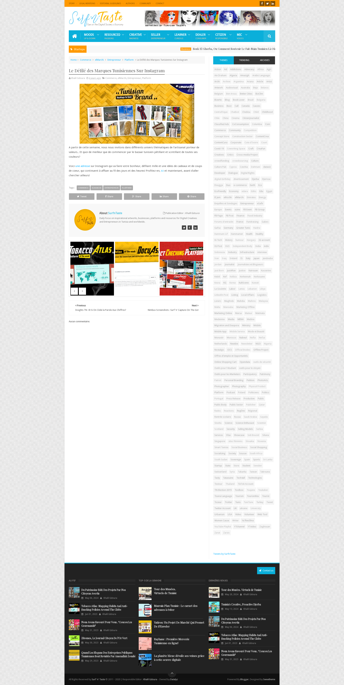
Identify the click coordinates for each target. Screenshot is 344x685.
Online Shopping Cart (225, 362)
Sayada (264, 416)
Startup (218, 465)
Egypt (269, 191)
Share (110, 196)
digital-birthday (222, 179)
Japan (256, 258)
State (227, 465)
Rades (217, 410)
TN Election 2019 (222, 490)
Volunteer (249, 514)
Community (145, 3)
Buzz (229, 106)
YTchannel (239, 526)
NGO (258, 343)
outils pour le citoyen (250, 368)
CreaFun (261, 148)
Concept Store (221, 136)
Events (228, 209)
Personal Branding (233, 380)
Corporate (236, 142)
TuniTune (248, 502)
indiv (266, 246)
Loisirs (217, 301)
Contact (160, 3)
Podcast (231, 392)
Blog (227, 99)
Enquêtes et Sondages (225, 203)
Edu (261, 191)
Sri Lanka (267, 459)
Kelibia (233, 276)
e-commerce (240, 185)
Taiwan (253, 471)
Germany (228, 227)
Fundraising (253, 221)
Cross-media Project (247, 154)
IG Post (218, 246)
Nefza (262, 337)
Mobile (257, 325)
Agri (269, 69)
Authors (130, 3)
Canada (246, 106)
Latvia (242, 288)
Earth (252, 185)
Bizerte (218, 99)
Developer (219, 173)
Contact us (267, 570)
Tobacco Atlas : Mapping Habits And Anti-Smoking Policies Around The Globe (104, 607)
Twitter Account (222, 508)
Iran (216, 258)
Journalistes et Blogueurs (250, 264)
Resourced (112, 36)
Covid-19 (219, 148)
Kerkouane (259, 276)
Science (228, 423)
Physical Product (257, 386)
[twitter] (267, 3)
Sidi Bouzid (253, 435)
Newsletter (246, 343)
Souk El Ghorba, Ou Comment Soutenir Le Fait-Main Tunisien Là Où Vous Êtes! (214, 49)
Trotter (228, 502)
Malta (217, 307)
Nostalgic (219, 349)
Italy (248, 258)
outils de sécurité (262, 362)
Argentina (239, 81)
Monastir (219, 337)
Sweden (258, 465)
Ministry (246, 325)
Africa (260, 69)
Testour (218, 484)
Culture (255, 160)
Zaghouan (264, 526)
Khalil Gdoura (150, 679)
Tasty (217, 477)
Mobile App (220, 331)
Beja (255, 87)
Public (261, 398)
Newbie (234, 343)
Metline (250, 319)
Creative (135, 36)
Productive (249, 398)
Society (232, 453)
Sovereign (236, 459)
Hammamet (237, 234)
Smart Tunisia (221, 447)
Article (260, 81)
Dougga (218, 185)
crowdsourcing (240, 160)
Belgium (218, 93)
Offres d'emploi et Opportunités (231, 356)
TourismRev (253, 496)
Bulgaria (261, 99)
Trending (244, 60)
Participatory (250, 374)
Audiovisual (232, 87)
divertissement (241, 179)
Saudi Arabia (250, 416)
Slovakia (250, 441)
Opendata (245, 362)
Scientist (261, 423)
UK (235, 508)
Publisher (251, 404)
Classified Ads (221, 124)
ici (162, 170)
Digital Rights (247, 173)
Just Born (219, 270)
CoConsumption (240, 124)
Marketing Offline (245, 307)
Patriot (217, 380)
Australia (245, 87)
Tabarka (242, 471)
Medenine (219, 319)
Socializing (219, 453)
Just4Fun (231, 270)
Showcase (239, 435)
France (239, 221)
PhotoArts (263, 380)
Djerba (255, 179)
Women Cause (221, 520)
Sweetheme (269, 679)
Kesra (217, 282)
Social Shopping (258, 447)
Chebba (246, 112)
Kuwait (255, 282)
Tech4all (240, 477)
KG (224, 282)
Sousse (243, 453)
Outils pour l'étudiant (225, 368)
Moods (89, 36)
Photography (239, 386)
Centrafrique (221, 112)
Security (231, 429)
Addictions (235, 69)
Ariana (250, 81)
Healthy (259, 234)
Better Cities (246, 93)
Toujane (251, 490)
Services (218, 435)
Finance (240, 215)
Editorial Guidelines (110, 3)
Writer (235, 520)
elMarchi (99, 59)
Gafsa (217, 227)
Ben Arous (231, 93)
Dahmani (255, 167)
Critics (230, 154)
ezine (237, 209)
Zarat (217, 532)
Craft (251, 148)
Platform (129, 59)
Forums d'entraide (223, 221)
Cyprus (233, 167)
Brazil (251, 99)
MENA (241, 319)
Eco (260, 185)
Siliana (265, 435)
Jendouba (268, 258)
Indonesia (219, 252)
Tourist (265, 496)
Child (256, 112)
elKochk (228, 197)
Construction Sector (242, 136)
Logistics (261, 295)
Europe (218, 209)
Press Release (233, 398)
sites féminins (235, 441)
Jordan (217, 264)
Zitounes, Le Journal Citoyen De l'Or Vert (104, 638)
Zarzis (226, 532)
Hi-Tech (218, 240)
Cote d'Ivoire (251, 142)
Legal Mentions (87, 3)
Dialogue (233, 173)
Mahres (252, 301)
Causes (256, 106)
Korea (233, 282)
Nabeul (243, 337)
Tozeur (218, 502)
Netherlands (220, 343)
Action (272, 49)
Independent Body (242, 246)
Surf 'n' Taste (98, 679)
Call (236, 106)
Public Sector (236, 404)
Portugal (218, 398)
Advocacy (249, 69)
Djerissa (266, 179)
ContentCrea (262, 136)
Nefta (253, 337)
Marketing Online (223, 313)
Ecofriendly (220, 191)
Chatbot (235, 112)
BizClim (259, 93)
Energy (262, 197)
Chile (216, 118)
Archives (265, 60)
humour (240, 240)
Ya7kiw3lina (248, 520)
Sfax (228, 435)
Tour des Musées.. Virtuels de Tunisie (165, 591)
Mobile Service (237, 331)
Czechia (244, 167)
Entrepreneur (114, 59)
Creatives (219, 154)
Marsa (238, 313)
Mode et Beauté (256, 331)
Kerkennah (245, 276)
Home (74, 59)
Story (72, 3)
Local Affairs (247, 295)
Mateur (248, 313)
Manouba (228, 307)
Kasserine (266, 270)
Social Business (239, 447)
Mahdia (241, 301)
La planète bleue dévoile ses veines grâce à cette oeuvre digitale (179, 658)
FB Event (247, 209)
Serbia (259, 429)
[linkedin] (272, 3)
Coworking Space (236, 148)
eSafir (260, 203)
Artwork (218, 87)
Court (264, 142)
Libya (262, 288)
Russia (237, 416)
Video (238, 514)
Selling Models (245, 429)
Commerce (85, 59)
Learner (180, 36)
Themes (223, 60)
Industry (232, 252)
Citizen (221, 36)
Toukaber (263, 490)
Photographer (221, 386)
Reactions (229, 410)
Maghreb (229, 301)
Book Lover (239, 99)
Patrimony (265, 374)
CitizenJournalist (251, 118)
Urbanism (219, 514)
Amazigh (244, 75)
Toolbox (239, 490)
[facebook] (262, 3)
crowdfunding (221, 160)
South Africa (256, 453)
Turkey (259, 502)
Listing (234, 295)
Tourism (239, 496)
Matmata (260, 313)
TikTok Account (245, 484)
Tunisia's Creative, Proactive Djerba (241, 604)
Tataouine (228, 477)
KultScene (244, 282)
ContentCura (220, 142)
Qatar (262, 404)
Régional (252, 410)
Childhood (267, 112)
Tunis (238, 502)
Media (231, 319)
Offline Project (261, 349)
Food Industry (255, 215)
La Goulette (220, 288)
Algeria (233, 75)
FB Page (218, 215)
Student (246, 465)
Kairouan (253, 270)
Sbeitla (217, 423)
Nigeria (267, 343)
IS (241, 258)
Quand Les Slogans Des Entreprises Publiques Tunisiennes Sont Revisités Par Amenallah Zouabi (108, 654)
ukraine (243, 508)
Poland (241, 392)
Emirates (251, 197)
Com (267, 124)
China (225, 118)
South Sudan (220, 459)
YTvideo (252, 526)
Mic (240, 36)
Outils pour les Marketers (227, 374)
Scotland (218, 429)
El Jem (217, 197)
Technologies (255, 477)
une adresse (82, 166)
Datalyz (174, 679)
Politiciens (254, 392)
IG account (264, 240)
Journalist (229, 264)
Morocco (231, 337)
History (228, 240)
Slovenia (261, 441)
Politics (265, 392)
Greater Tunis (243, 227)
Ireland (233, 258)
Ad (225, 69)
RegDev (241, 410)
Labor (232, 288)
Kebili (217, 276)
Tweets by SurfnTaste (224, 553)
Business (159, 49)
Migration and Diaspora (226, 325)
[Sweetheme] (184, 227)
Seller (158, 36)
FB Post (229, 215)
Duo (228, 185)
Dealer (200, 36)
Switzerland (220, 471)
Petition (250, 380)
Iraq (224, 258)
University (256, 508)
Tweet (83, 196)
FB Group (260, 209)
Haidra (256, 227)
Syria (232, 471)
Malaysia (263, 301)
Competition (250, 130)
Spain (247, 459)
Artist (269, 81)
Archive (226, 81)
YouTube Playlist (222, 526)
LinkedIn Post (221, 295)
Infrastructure (247, 252)
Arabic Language (261, 75)
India (258, 246)
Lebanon (252, 288)
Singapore (219, 441)
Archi (217, 81)
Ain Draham (220, 75)
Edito (253, 191)
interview (262, 252)
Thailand (230, 484)
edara (245, 191)
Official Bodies (242, 349)
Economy (233, 191)
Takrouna (265, 471)
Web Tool (262, 514)
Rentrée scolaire (222, 416)
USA (230, 514)
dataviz (267, 167)
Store (236, 465)
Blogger (244, 679)
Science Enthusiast (245, 423)
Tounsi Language (223, 496)
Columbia (257, 124)
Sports (256, 459)
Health (249, 234)
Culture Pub (220, 167)
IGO (227, 246)
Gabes (265, 221)
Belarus (265, 87)
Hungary (251, 240)
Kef (225, 276)
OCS (229, 349)
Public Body (220, 404)
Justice (242, 270)
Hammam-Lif (221, 234)
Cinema (235, 118)
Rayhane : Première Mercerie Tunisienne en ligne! (171, 641)
